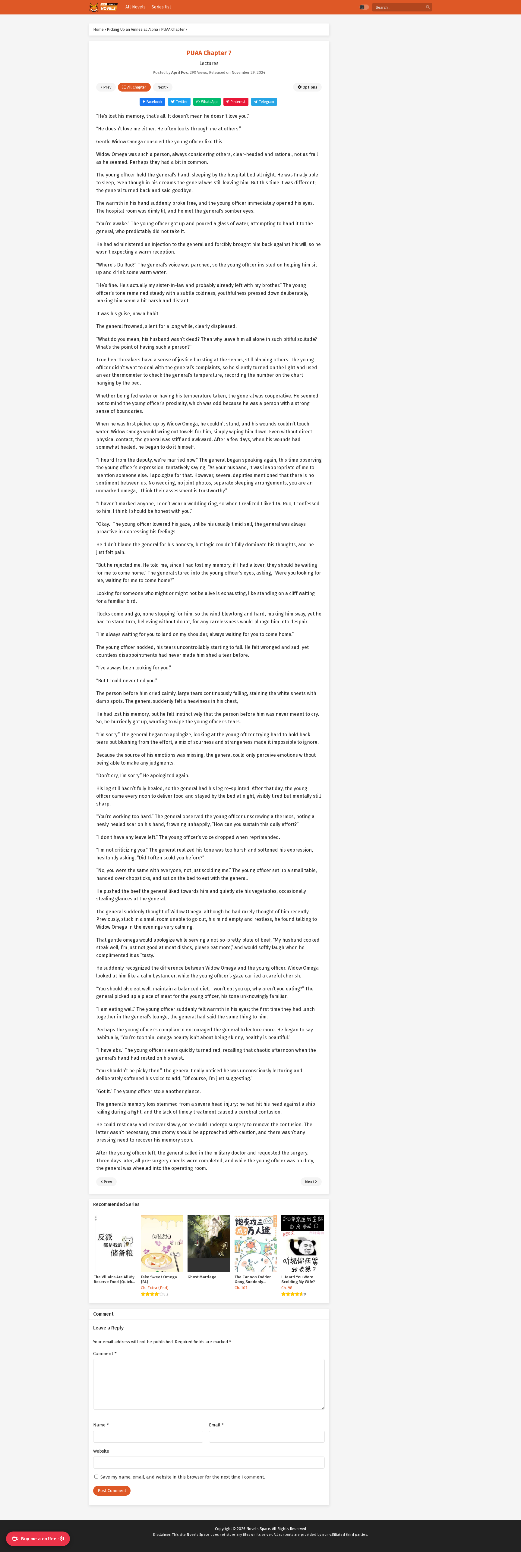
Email (216, 1425)
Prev (106, 87)
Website (101, 1451)
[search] (428, 7)
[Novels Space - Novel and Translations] (103, 7)
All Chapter (136, 87)
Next (161, 87)
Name (101, 1425)
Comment (105, 1353)
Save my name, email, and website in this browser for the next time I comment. (182, 1477)
